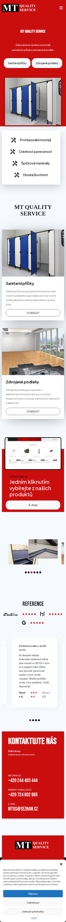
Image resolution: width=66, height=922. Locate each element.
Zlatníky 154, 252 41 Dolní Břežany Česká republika (19, 764)
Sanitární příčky (17, 63)
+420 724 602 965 (23, 795)
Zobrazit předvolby (33, 911)
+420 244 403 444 (23, 781)
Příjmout (33, 893)
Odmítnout (33, 902)
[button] (61, 863)
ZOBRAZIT (33, 313)
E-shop (33, 505)
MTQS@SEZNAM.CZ (23, 809)
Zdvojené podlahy (47, 63)
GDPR (34, 918)
